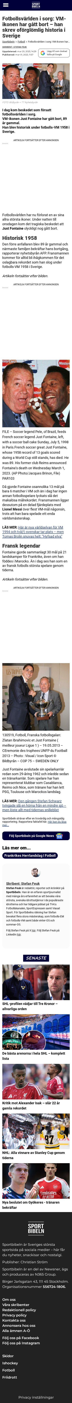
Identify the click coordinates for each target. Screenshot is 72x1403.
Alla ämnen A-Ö (16, 1331)
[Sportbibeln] (36, 5)
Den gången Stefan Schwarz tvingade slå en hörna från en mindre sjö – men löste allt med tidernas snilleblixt (34, 805)
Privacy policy (14, 1315)
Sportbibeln (8, 41)
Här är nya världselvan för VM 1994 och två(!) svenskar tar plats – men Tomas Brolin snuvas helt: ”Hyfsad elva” (33, 531)
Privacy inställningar (36, 1397)
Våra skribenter (15, 1305)
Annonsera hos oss (18, 1326)
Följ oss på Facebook (20, 1338)
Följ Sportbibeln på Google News (31, 836)
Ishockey (10, 1363)
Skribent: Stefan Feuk (14, 47)
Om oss (9, 1300)
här (34, 930)
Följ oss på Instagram (21, 1343)
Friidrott (9, 1377)
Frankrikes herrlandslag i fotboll (30, 855)
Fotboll (21, 41)
